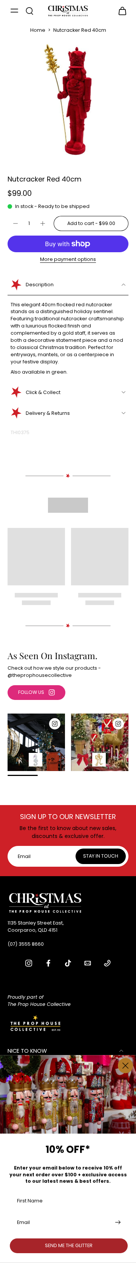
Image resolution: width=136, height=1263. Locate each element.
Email (23, 1222)
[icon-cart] (120, 10)
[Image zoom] (68, 99)
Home (37, 30)
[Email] (87, 963)
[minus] (15, 223)
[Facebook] (48, 963)
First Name (30, 1200)
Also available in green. (39, 372)
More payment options (68, 259)
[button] (91, 223)
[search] (29, 10)
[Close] (125, 1065)
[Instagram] (28, 963)
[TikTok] (68, 963)
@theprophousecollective (40, 675)
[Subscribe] (117, 1222)
